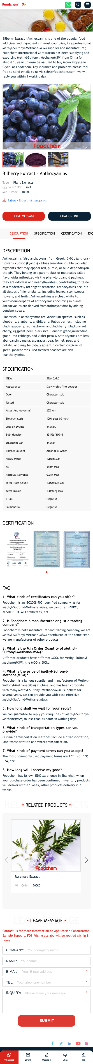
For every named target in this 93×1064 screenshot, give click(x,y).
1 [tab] (50, 572)
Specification (44, 233)
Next (86, 860)
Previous (6, 860)
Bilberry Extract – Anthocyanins (27, 200)
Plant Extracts (23, 182)
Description (18, 233)
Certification (71, 233)
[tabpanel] (17, 549)
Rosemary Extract (27, 876)
